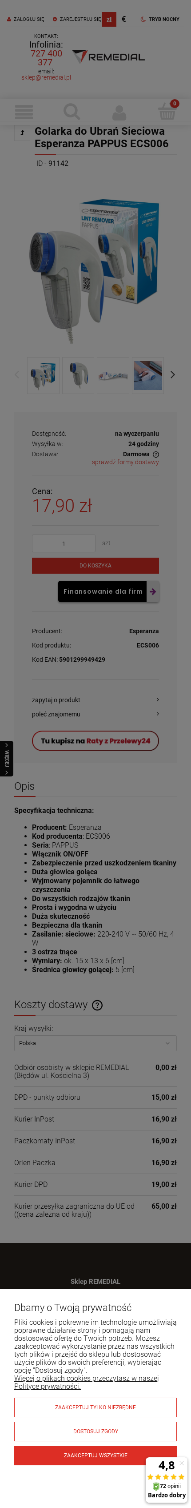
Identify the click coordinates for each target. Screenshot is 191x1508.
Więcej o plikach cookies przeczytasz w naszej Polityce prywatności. (86, 1382)
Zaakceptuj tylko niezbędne (95, 1407)
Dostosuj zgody (95, 1431)
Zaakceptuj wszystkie (95, 1455)
